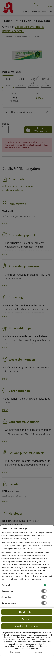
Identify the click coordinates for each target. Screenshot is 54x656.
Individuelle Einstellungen (27, 626)
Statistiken (6, 597)
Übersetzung (7, 591)
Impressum (38, 652)
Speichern (27, 618)
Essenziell (6, 585)
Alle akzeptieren (27, 612)
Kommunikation (9, 603)
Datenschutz (16, 652)
